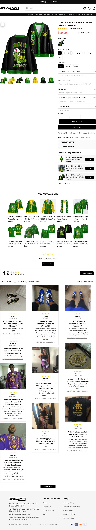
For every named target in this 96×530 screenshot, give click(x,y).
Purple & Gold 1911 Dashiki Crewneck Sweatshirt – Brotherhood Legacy (13, 359)
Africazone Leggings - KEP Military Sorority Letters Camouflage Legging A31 (45, 398)
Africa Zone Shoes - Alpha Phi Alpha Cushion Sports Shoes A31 (13, 334)
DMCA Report (26, 524)
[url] (22, 514)
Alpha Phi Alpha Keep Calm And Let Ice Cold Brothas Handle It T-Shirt (77, 451)
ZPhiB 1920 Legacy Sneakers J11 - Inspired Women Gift (45, 342)
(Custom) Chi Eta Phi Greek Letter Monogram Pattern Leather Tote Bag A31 (74, 167)
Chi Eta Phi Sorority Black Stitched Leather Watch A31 (74, 158)
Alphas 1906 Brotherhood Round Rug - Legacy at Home (77, 391)
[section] (75, 28)
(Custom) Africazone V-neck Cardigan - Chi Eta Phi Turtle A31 (75, 176)
